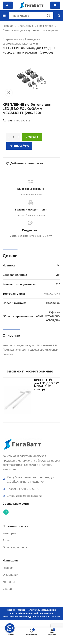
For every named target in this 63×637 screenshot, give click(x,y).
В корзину (32, 137)
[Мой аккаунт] (58, 15)
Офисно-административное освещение (48, 316)
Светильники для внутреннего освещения (30, 30)
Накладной (53, 303)
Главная (8, 26)
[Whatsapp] (10, 628)
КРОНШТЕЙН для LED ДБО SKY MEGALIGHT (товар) (46, 384)
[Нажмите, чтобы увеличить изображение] (8, 92)
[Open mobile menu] (4, 15)
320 (57, 284)
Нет (58, 265)
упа (58, 274)
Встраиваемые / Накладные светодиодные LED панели (21, 41)
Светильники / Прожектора (36, 26)
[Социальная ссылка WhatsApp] (6, 512)
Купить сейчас (19, 146)
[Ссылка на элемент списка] (31, 479)
